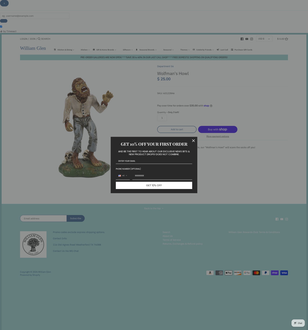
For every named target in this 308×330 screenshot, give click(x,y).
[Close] (193, 141)
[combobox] (123, 176)
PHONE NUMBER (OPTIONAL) (128, 168)
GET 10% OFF (154, 185)
